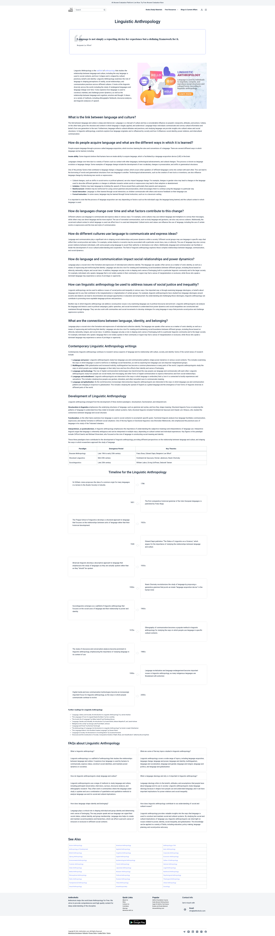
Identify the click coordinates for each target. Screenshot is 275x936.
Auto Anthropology (169, 849)
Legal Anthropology (169, 868)
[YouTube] (188, 932)
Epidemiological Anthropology (125, 860)
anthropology (110, 71)
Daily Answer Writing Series (160, 902)
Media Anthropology (75, 871)
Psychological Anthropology (172, 875)
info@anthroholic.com (197, 911)
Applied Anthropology (123, 849)
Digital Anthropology (122, 856)
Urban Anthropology (169, 883)
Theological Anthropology (171, 879)
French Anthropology (122, 864)
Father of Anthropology (170, 860)
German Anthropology (170, 864)
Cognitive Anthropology (123, 853)
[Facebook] (206, 932)
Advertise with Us (128, 910)
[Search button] (104, 9)
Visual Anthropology (75, 886)
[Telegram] (184, 932)
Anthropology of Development (78, 849)
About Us (125, 900)
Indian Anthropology (75, 868)
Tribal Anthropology (122, 883)
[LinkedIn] (193, 932)
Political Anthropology (123, 875)
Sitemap (125, 908)
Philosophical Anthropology (77, 875)
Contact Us (126, 904)
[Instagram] (201, 932)
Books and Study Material (160, 906)
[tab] (102, 759)
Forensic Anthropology (76, 864)
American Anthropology (123, 845)
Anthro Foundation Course (160, 900)
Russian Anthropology (123, 879)
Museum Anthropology (123, 871)
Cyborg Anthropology (75, 856)
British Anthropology (75, 853)
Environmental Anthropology (78, 860)
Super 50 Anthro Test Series (160, 904)
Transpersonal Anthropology (78, 883)
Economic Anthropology (171, 856)
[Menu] (206, 10)
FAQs (124, 902)
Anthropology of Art (169, 845)
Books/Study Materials (154, 10)
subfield (100, 71)
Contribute (126, 906)
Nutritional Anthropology (171, 871)
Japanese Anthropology (123, 868)
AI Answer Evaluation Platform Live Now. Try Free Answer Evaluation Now (137, 3)
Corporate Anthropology (171, 853)
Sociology (166, 886)
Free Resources (170, 10)
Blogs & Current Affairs (189, 10)
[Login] (202, 10)
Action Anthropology (75, 845)
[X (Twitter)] (197, 932)
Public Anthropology (75, 879)
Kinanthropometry (121, 886)
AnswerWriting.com (158, 908)
